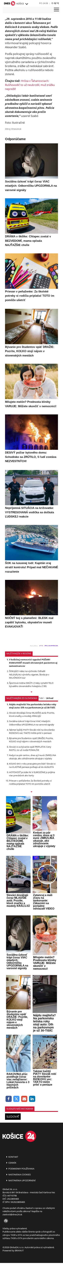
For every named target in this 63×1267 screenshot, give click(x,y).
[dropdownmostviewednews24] (31, 792)
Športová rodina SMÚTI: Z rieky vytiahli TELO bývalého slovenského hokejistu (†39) (31, 684)
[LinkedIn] (32, 1099)
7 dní (40, 698)
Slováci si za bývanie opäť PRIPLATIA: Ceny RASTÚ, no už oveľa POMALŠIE (30, 748)
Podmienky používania (21, 1168)
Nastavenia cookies (19, 1174)
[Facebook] (8, 1099)
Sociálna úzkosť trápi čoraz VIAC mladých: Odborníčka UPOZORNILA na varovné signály (31, 723)
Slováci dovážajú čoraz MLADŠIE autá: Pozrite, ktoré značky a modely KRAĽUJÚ (32, 714)
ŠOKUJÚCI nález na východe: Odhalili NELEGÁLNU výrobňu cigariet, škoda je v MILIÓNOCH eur (29, 674)
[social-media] (5, 1221)
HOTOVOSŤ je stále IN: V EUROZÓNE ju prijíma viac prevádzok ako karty (32, 774)
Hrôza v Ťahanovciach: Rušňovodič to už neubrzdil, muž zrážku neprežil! (30, 85)
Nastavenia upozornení (22, 1180)
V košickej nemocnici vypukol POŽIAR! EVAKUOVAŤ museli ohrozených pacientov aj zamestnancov (33, 662)
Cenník (12, 1162)
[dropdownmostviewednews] (31, 692)
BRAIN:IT (19, 1250)
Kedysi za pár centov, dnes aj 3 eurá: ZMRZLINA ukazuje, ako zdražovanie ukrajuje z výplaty (32, 757)
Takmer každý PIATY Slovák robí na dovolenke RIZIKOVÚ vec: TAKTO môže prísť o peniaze (32, 731)
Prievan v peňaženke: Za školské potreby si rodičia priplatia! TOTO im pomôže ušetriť (30, 782)
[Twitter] (16, 1099)
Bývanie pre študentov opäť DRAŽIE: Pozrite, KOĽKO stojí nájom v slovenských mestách (31, 740)
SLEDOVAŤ (12, 1116)
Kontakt (13, 1156)
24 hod (49, 698)
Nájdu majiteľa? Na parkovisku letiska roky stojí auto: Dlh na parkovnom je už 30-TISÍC (32, 706)
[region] (26, 4)
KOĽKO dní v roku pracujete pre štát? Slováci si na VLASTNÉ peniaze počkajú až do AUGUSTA (32, 765)
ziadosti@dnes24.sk (12, 1214)
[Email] (24, 1099)
